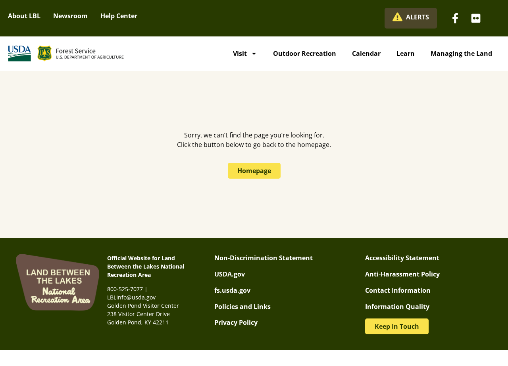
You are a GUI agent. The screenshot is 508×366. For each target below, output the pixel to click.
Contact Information (398, 290)
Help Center (118, 15)
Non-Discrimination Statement (263, 258)
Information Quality (397, 306)
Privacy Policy (236, 322)
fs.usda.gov (232, 290)
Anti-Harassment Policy (402, 274)
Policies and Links (242, 306)
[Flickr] (476, 18)
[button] (397, 326)
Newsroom (70, 15)
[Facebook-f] (455, 18)
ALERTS (417, 17)
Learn (405, 53)
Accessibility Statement (402, 258)
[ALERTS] (397, 17)
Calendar (366, 53)
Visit (240, 53)
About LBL (24, 15)
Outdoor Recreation (304, 53)
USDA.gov (229, 274)
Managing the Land (461, 53)
